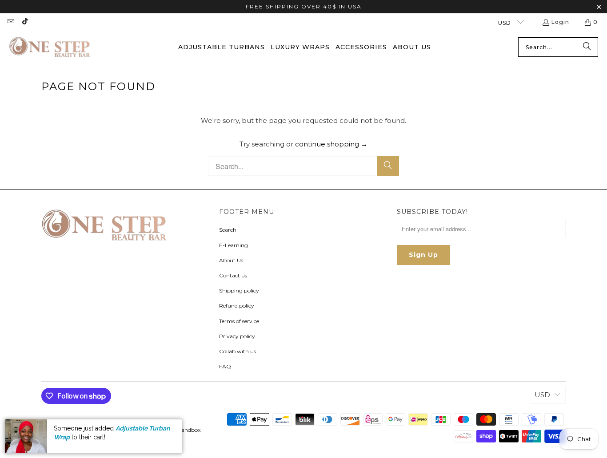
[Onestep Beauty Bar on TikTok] (24, 22)
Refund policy (236, 305)
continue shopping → (331, 144)
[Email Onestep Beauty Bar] (10, 22)
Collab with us (237, 351)
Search (227, 229)
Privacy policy (237, 336)
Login (560, 22)
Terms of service (239, 321)
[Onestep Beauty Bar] (50, 47)
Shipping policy (239, 290)
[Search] (587, 47)
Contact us (233, 275)
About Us (231, 260)
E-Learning (233, 245)
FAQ (225, 366)
